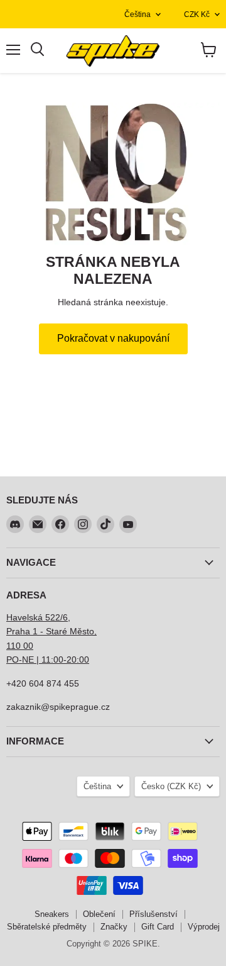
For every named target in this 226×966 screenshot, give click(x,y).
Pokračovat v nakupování (113, 338)
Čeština (137, 14)
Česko (171, 786)
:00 (83, 659)
